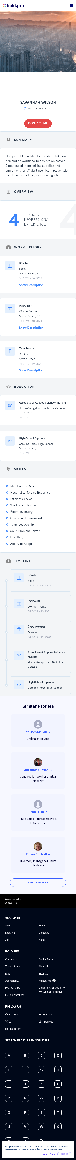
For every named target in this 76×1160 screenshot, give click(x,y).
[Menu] (71, 5)
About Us (44, 966)
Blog (8, 973)
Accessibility (12, 980)
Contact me (38, 123)
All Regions (45, 980)
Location (10, 932)
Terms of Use (12, 966)
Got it (64, 1154)
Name (42, 939)
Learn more (49, 1154)
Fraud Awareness (14, 995)
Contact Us (11, 959)
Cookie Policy (46, 959)
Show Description (31, 285)
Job (7, 939)
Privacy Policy (12, 987)
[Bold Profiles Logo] (13, 5)
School (42, 925)
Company (44, 932)
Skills (8, 925)
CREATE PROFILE (38, 882)
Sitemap (43, 973)
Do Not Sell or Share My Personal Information (52, 989)
